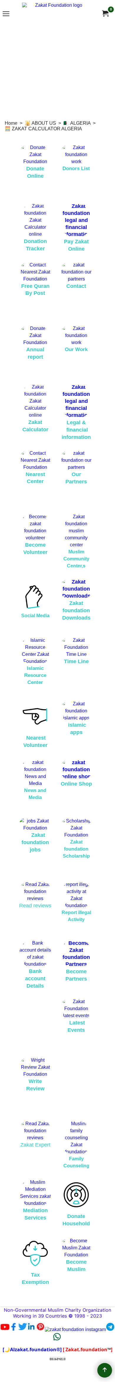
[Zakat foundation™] (105, 13)
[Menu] (6, 14)
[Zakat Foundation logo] (56, 14)
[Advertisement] (57, 70)
